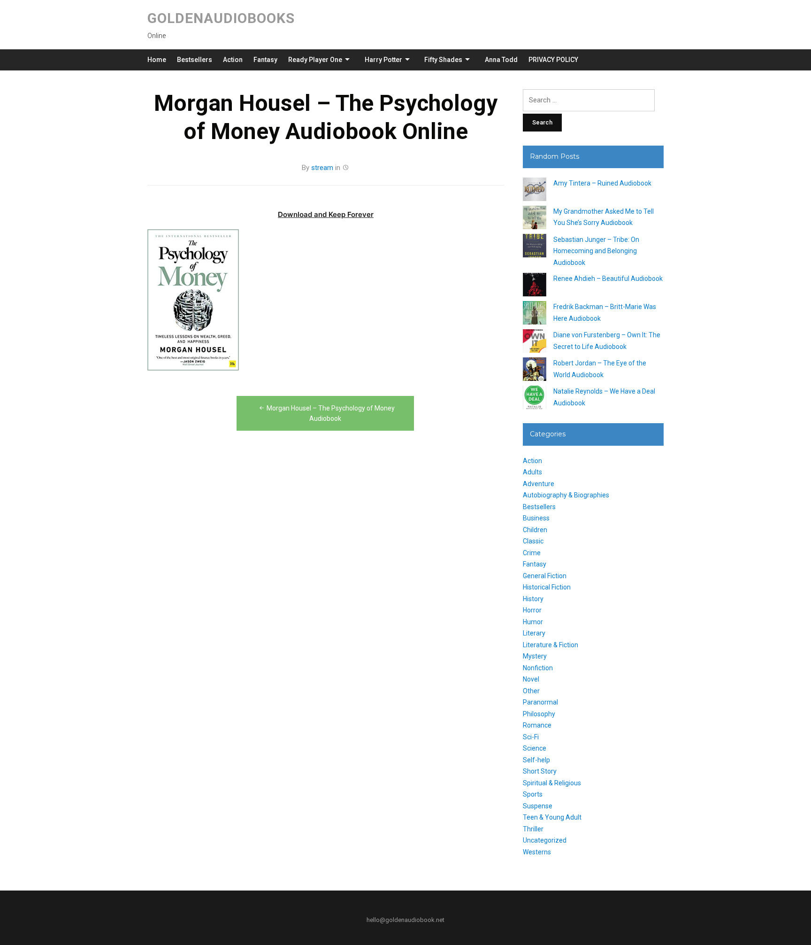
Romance (537, 725)
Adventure (538, 484)
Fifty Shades (443, 59)
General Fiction (544, 576)
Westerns (537, 852)
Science (534, 748)
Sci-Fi (531, 737)
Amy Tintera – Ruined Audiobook (602, 183)
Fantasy (265, 59)
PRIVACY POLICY (553, 59)
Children (535, 530)
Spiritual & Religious (552, 783)
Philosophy (539, 714)
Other (531, 691)
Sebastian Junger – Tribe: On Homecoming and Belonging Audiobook (596, 251)
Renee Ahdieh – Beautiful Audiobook (608, 278)
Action (233, 59)
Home (156, 59)
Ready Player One (315, 59)
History (533, 599)
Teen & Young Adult (552, 817)
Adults (532, 472)
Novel (531, 679)
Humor (533, 622)
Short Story (540, 771)
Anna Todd (501, 59)
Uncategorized (544, 840)
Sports (533, 794)
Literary (534, 633)
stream (322, 167)
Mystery (535, 656)
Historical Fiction (547, 587)
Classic (533, 541)
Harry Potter (383, 59)
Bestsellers (194, 59)
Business (536, 518)
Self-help (536, 760)
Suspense (537, 806)
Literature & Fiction (550, 645)
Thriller (533, 829)
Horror (532, 610)
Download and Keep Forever (326, 214)
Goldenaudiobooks (221, 18)
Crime (532, 553)
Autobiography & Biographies (566, 495)
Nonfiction (538, 668)
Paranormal (540, 702)
